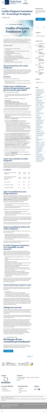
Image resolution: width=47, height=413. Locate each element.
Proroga (42, 145)
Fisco (4, 8)
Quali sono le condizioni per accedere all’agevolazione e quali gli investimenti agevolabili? (17, 52)
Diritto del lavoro (39, 113)
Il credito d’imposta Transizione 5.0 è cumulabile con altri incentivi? (17, 58)
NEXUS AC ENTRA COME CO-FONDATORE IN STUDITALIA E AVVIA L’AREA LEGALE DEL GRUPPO (41, 60)
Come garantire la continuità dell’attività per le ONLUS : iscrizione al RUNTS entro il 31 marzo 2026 (41, 66)
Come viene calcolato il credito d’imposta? (13, 53)
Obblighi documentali (9, 60)
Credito (42, 107)
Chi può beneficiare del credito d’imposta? (12, 48)
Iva (42, 131)
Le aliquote (8, 54)
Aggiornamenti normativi (39, 95)
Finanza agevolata (39, 120)
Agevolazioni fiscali (40, 92)
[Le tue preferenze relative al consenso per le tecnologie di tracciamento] (2, 411)
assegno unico (39, 100)
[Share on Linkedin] (30, 356)
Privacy (37, 145)
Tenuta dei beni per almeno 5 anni (11, 59)
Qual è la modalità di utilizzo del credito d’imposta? (14, 57)
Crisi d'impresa (39, 109)
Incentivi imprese (39, 127)
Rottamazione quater (39, 152)
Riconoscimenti (39, 149)
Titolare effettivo (39, 156)
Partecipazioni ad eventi (39, 140)
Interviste (38, 131)
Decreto (37, 111)
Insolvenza (38, 129)
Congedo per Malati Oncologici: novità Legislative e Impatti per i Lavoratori (41, 73)
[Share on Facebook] (28, 356)
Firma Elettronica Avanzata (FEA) (30, 404)
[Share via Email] (32, 356)
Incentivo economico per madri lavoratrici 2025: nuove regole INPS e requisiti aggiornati (41, 53)
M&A (37, 137)
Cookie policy (43, 404)
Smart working (39, 154)
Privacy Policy (38, 404)
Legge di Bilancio (39, 135)
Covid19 (37, 107)
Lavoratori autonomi (40, 133)
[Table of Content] (30, 47)
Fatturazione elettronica (38, 118)
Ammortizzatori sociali (39, 98)
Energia (37, 115)
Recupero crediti (39, 147)
